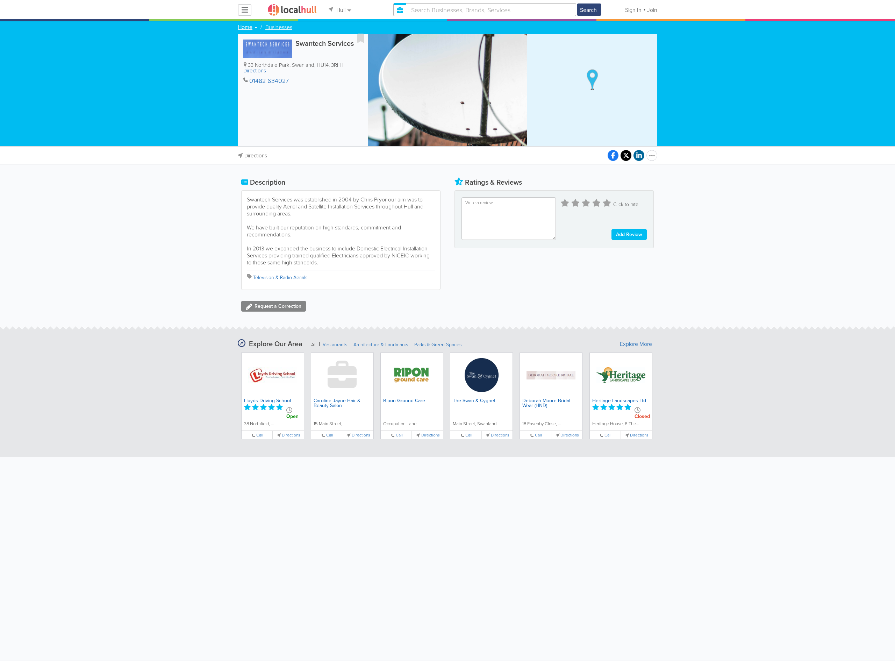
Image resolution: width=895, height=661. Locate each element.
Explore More (636, 344)
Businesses (278, 27)
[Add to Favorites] (360, 38)
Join (652, 10)
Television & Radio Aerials (280, 277)
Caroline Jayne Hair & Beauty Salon (337, 403)
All (313, 344)
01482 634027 (269, 80)
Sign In (633, 10)
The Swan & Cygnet (474, 400)
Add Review (629, 234)
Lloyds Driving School (267, 400)
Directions (254, 70)
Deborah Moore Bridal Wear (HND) (546, 403)
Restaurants (335, 344)
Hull (340, 10)
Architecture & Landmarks (380, 344)
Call (259, 435)
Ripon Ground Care (404, 400)
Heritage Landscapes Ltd (619, 400)
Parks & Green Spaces (437, 344)
